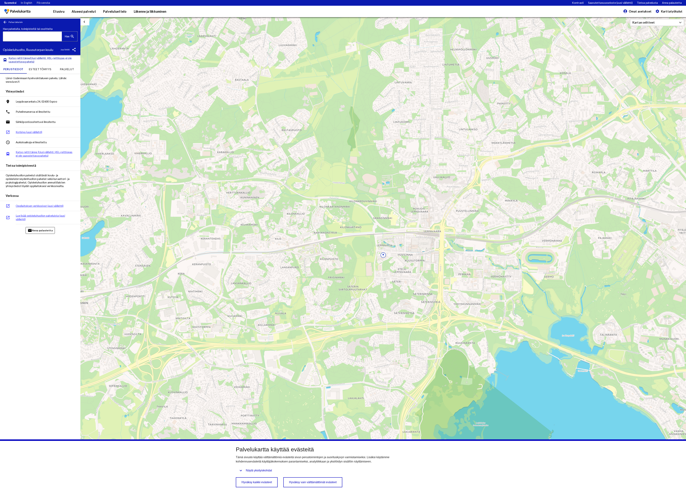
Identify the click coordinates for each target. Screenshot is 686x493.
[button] (657, 22)
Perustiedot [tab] (13, 69)
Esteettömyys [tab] (40, 69)
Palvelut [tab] (67, 69)
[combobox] (32, 36)
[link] (10, 3)
